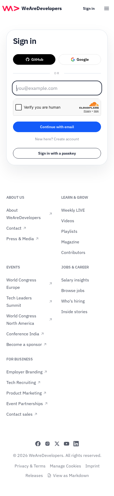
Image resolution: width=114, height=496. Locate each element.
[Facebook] (38, 443)
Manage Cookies (65, 466)
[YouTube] (66, 443)
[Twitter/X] (57, 443)
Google (83, 59)
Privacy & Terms (30, 466)
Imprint (92, 466)
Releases (34, 475)
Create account (66, 139)
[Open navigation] (106, 8)
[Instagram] (47, 443)
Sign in (89, 8)
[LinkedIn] (76, 443)
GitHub (37, 59)
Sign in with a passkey (57, 153)
